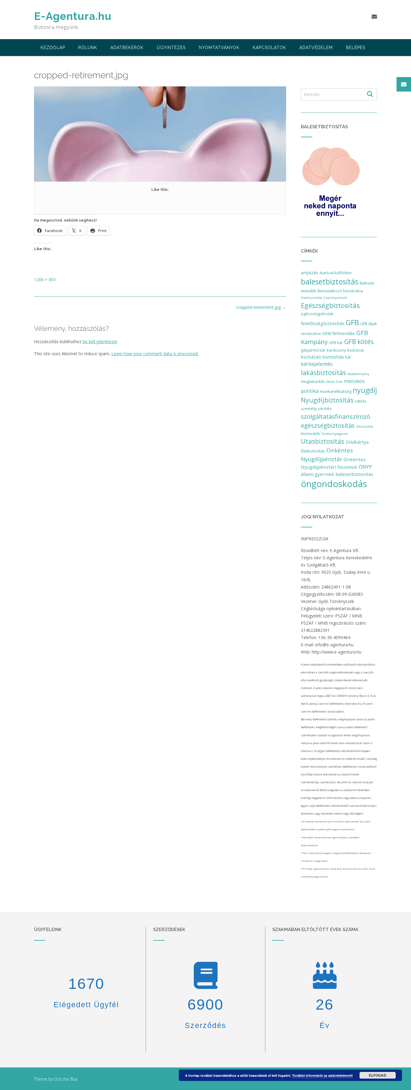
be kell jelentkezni (100, 341)
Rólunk (87, 47)
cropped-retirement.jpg (261, 307)
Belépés (355, 47)
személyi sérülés (316, 408)
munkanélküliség (335, 391)
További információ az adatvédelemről (322, 1075)
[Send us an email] (374, 16)
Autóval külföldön (336, 272)
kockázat (355, 350)
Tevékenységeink (334, 434)
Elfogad (377, 1075)
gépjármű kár (313, 350)
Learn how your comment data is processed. (155, 353)
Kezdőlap (53, 47)
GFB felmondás (338, 333)
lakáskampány (358, 374)
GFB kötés (359, 341)
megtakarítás (313, 381)
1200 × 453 (45, 279)
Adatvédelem (316, 47)
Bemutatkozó (329, 290)
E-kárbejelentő (335, 298)
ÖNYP (365, 466)
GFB (352, 322)
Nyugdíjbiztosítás (327, 400)
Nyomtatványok (219, 47)
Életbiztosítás (313, 451)
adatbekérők (127, 47)
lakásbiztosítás (323, 372)
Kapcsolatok (269, 47)
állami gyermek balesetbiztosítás (337, 474)
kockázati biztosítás (322, 357)
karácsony (336, 350)
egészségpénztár (317, 313)
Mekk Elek (334, 382)
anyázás (309, 272)
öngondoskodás (334, 484)
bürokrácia (353, 290)
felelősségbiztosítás (323, 323)
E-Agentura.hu (73, 16)
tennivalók (310, 433)
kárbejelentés (316, 363)
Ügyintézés (171, 47)
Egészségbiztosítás (330, 305)
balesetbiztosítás (329, 281)
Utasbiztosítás (322, 441)
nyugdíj (365, 390)
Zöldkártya (357, 442)
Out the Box (66, 1079)
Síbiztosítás (364, 426)
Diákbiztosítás (311, 298)
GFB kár (336, 342)
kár (348, 357)
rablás (360, 401)
